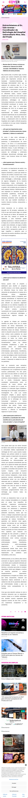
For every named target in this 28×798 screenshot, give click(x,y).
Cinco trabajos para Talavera (10, 679)
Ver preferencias (14, 791)
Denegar (14, 787)
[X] (18, 611)
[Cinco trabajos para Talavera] (14, 671)
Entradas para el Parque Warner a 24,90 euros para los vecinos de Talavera (12, 655)
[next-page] (5, 704)
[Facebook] (15, 611)
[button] (26, 765)
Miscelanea (4, 651)
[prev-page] (2, 704)
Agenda (3, 630)
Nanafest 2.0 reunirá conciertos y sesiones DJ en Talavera (12, 633)
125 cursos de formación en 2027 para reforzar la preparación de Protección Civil (12, 698)
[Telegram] (25, 611)
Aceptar (14, 783)
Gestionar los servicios (13, 779)
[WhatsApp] (21, 611)
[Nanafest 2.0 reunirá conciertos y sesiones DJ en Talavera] (14, 625)
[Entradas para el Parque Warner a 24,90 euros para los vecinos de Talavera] (14, 645)
